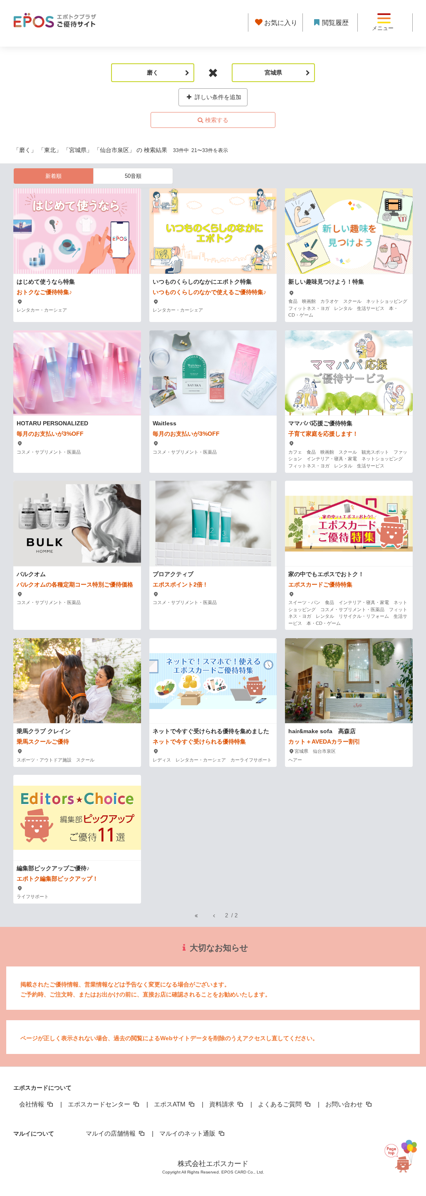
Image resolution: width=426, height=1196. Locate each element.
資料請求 (222, 1104)
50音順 (133, 176)
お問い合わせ (344, 1104)
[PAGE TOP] (403, 1154)
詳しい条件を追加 (217, 97)
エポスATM (170, 1104)
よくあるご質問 (280, 1104)
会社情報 (32, 1104)
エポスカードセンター (100, 1104)
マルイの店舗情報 (111, 1133)
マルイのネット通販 (188, 1133)
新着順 (53, 176)
